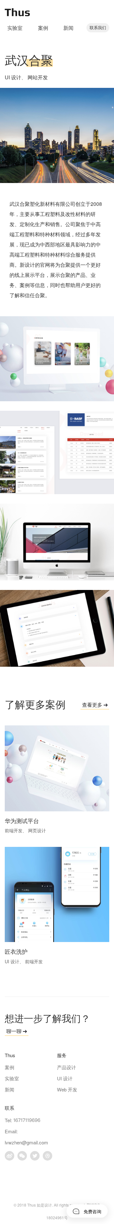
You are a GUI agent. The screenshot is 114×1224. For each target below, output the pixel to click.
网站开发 (38, 77)
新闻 (68, 27)
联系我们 (98, 27)
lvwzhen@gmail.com (26, 1142)
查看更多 (93, 704)
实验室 (14, 27)
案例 (43, 27)
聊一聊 (14, 1031)
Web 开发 (67, 1089)
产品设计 (66, 1067)
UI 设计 (13, 77)
